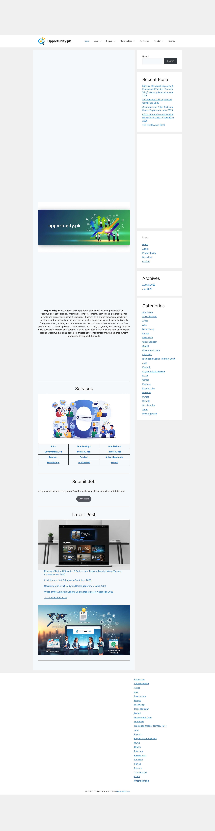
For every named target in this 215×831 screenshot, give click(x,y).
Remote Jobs (114, 451)
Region (109, 41)
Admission (144, 41)
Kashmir (146, 367)
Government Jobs (151, 350)
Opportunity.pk (59, 41)
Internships (84, 462)
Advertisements (114, 457)
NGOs (145, 375)
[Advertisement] (74, 17)
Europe (145, 333)
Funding (84, 457)
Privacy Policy (149, 253)
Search (145, 56)
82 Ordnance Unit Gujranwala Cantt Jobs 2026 (67, 580)
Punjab (145, 397)
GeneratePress (123, 791)
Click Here (84, 498)
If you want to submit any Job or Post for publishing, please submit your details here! (82, 491)
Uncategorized (149, 413)
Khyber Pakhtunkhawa (153, 371)
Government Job (53, 451)
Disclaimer (147, 257)
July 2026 (147, 289)
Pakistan (146, 384)
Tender (157, 41)
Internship (147, 354)
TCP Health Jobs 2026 (55, 597)
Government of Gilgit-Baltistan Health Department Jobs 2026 (75, 586)
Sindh (145, 409)
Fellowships (53, 462)
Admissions (114, 446)
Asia (144, 325)
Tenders (53, 457)
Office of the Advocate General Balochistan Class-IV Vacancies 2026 (78, 592)
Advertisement (149, 316)
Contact (146, 261)
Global (145, 346)
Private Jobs (83, 451)
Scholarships (126, 41)
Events (172, 41)
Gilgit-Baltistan (149, 342)
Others (145, 380)
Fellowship (147, 337)
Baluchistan (148, 329)
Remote (146, 401)
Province (146, 392)
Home (86, 41)
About (145, 249)
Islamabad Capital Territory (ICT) (158, 359)
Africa (145, 321)
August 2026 (148, 285)
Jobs (96, 41)
